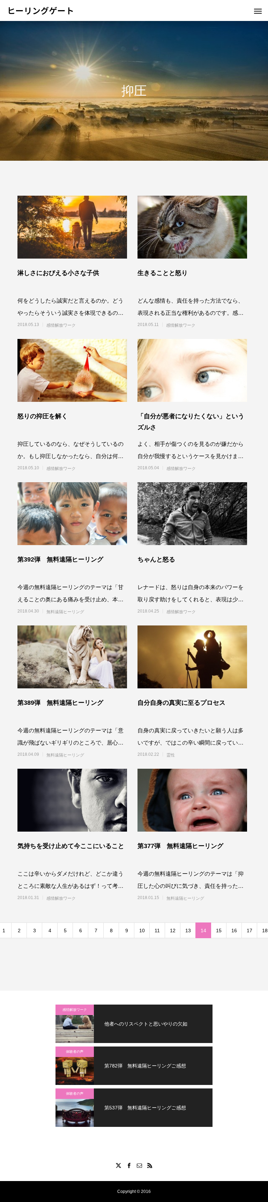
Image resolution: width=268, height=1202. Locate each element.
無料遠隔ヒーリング (65, 611)
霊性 (170, 755)
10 (142, 930)
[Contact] (139, 1165)
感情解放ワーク (61, 325)
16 (234, 930)
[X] (118, 1165)
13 (188, 930)
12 (173, 930)
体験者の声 (74, 1051)
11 (157, 930)
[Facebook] (128, 1165)
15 (219, 930)
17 (249, 930)
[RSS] (149, 1165)
